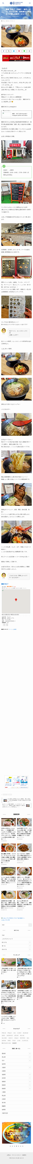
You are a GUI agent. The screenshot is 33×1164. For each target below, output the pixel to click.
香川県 (4, 1102)
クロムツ (16, 1038)
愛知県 (4, 1053)
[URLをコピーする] (29, 51)
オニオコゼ (25, 1032)
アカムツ (10, 1032)
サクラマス (22, 1038)
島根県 (4, 1088)
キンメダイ (4, 1038)
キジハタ (22, 1035)
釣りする (4, 942)
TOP (3, 935)
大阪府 (4, 1067)
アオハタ (4, 1032)
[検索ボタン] (3, 3)
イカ (14, 1032)
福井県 (4, 1064)
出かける (4, 949)
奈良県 (4, 1078)
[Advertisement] (16, 704)
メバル (18, 1040)
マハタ (13, 1040)
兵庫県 (4, 1071)
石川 (3, 1060)
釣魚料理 (14, 1043)
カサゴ (3, 1035)
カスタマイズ (9, 1035)
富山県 (4, 1057)
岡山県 (4, 1095)
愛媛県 (4, 1106)
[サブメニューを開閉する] (30, 942)
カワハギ (16, 1035)
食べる (4, 946)
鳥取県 (4, 1085)
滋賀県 (4, 1074)
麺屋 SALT (4, 584)
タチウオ (4, 1040)
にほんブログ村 (5, 920)
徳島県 (4, 1081)
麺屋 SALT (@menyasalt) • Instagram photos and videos (19, 114)
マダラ (9, 1040)
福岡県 (4, 1109)
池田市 (9, 16)
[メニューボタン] (30, 3)
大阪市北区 (5, 1113)
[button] (3, 51)
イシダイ (19, 1032)
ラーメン (5, 16)
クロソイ (10, 1038)
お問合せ (9, 1155)
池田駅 (15, 629)
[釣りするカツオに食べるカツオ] (16, 3)
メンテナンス (25, 1040)
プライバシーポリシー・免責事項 (19, 1155)
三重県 (4, 1092)
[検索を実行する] (30, 925)
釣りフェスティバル (6, 1043)
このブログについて (7, 938)
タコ (28, 1038)
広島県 (4, 1099)
